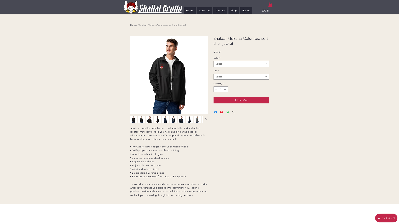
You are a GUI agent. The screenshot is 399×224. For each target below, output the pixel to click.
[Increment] (225, 89)
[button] (270, 4)
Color (217, 57)
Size (216, 70)
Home (133, 24)
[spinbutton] (221, 89)
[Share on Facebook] (215, 112)
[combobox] (241, 64)
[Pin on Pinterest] (221, 112)
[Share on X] (233, 112)
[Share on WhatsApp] (227, 112)
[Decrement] (216, 89)
